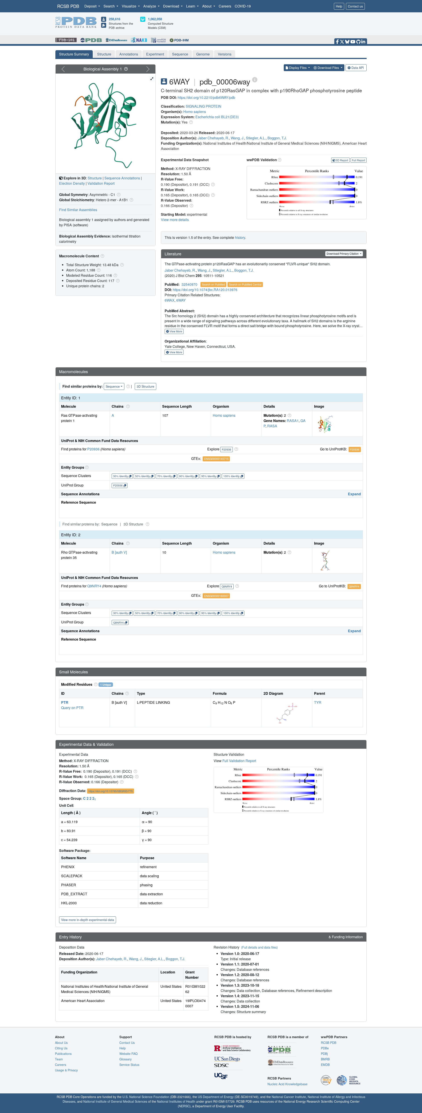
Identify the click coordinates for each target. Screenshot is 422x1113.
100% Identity (231, 476)
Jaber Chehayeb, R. (213, 137)
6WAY (181, 300)
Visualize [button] (129, 6)
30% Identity (120, 476)
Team (59, 1059)
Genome (203, 54)
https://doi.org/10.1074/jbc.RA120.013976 (205, 289)
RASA (272, 425)
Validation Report (101, 183)
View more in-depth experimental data (87, 920)
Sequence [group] (113, 386)
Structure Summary (74, 54)
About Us (61, 1042)
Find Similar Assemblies (78, 209)
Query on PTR (72, 707)
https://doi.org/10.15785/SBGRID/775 (111, 791)
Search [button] (110, 6)
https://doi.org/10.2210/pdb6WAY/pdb (206, 97)
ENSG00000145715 (216, 459)
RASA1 (293, 420)
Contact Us (127, 1042)
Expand (354, 493)
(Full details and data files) (259, 947)
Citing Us (61, 1048)
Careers (225, 6)
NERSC (184, 1106)
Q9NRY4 (94, 585)
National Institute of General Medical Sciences (115, 1101)
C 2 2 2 (89, 798)
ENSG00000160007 (216, 596)
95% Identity (208, 476)
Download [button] (171, 6)
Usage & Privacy (66, 1070)
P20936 (93, 448)
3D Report (342, 160)
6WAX (170, 300)
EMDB (325, 1064)
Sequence (180, 54)
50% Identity (142, 476)
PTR (64, 702)
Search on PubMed (213, 284)
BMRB (325, 1059)
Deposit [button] (90, 6)
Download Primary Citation (343, 253)
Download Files (328, 67)
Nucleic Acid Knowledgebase (287, 1084)
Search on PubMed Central (245, 284)
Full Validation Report (239, 760)
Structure (104, 54)
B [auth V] (119, 552)
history (240, 237)
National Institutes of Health (176, 1101)
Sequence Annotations (122, 178)
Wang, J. (237, 137)
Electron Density (72, 183)
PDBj (324, 1053)
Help (339, 6)
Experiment (155, 54)
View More (175, 331)
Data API (358, 67)
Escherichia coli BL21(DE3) (217, 116)
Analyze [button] (150, 6)
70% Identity (164, 476)
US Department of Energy (216, 1097)
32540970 (189, 284)
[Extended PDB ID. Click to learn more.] (254, 79)
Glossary (125, 1059)
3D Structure (145, 386)
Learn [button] (191, 6)
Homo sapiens (194, 111)
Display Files (297, 67)
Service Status (129, 1064)
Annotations (128, 54)
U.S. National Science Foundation (145, 1097)
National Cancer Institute (289, 1097)
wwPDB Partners (334, 1036)
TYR (317, 702)
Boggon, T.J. (277, 137)
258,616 (114, 19)
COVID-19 (243, 6)
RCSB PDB (68, 6)
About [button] (207, 6)
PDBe (325, 1048)
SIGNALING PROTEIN (203, 106)
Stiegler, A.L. (256, 137)
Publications (63, 1053)
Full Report (358, 160)
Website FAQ (128, 1053)
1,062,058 (155, 19)
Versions (224, 54)
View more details (175, 219)
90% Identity (186, 476)
